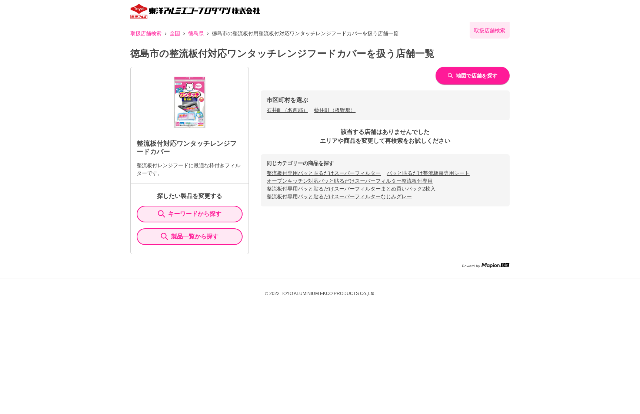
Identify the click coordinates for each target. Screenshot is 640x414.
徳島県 (196, 33)
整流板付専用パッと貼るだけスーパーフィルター (324, 173)
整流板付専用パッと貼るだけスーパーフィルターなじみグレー (339, 196)
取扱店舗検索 (145, 33)
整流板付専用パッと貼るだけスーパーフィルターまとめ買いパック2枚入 (351, 189)
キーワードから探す (194, 214)
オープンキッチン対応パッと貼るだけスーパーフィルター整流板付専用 (350, 181)
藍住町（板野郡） (335, 110)
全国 (175, 33)
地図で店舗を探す (476, 76)
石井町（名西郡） (287, 110)
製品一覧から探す (195, 236)
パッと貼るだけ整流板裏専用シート (428, 173)
